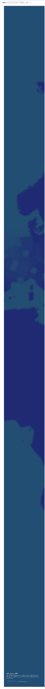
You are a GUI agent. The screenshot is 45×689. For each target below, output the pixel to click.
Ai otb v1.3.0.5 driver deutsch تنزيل (23, 2)
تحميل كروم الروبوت (27, 2)
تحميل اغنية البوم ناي (11, 2)
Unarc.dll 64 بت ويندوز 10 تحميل (22, 681)
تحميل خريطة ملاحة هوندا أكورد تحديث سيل (16, 2)
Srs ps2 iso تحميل (8, 2)
